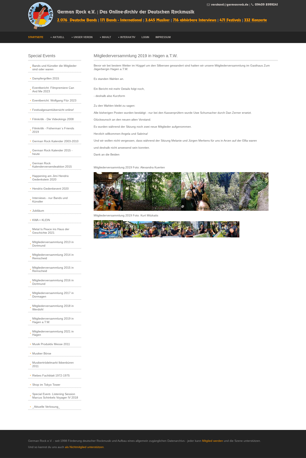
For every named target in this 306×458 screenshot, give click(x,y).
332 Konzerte (255, 20)
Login (145, 37)
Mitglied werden (212, 440)
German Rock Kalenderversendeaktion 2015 (52, 165)
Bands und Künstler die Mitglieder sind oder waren (54, 67)
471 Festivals (230, 20)
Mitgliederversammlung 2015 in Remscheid (53, 269)
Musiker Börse (41, 353)
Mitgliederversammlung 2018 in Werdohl (53, 307)
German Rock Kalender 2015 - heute (52, 152)
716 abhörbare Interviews (194, 20)
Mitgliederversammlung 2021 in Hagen (53, 333)
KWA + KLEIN (41, 220)
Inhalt (106, 37)
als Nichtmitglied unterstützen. (84, 447)
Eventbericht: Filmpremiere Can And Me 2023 (53, 89)
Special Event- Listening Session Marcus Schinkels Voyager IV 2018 (55, 395)
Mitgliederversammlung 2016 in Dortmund (53, 282)
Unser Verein (83, 37)
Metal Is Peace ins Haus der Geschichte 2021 (50, 230)
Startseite (35, 37)
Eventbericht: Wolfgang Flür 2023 (54, 100)
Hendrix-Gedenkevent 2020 (50, 188)
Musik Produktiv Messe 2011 (51, 344)
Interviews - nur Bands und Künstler (50, 199)
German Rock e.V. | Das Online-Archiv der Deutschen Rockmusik (125, 12)
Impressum (163, 37)
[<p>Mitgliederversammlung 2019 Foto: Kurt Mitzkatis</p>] (108, 229)
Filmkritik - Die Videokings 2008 (53, 119)
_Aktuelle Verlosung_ (46, 406)
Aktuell (58, 37)
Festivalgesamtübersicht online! (53, 109)
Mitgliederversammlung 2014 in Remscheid (53, 256)
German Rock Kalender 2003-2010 (55, 141)
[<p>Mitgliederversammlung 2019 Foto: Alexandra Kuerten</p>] (108, 191)
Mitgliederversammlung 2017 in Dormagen (53, 294)
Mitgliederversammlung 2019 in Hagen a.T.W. (53, 320)
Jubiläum (38, 210)
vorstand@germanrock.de (229, 4)
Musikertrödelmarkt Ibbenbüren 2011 (53, 364)
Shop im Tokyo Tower (46, 384)
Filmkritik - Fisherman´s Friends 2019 (53, 130)
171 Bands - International (121, 20)
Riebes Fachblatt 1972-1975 (51, 375)
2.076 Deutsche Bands (77, 20)
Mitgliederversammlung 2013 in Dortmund (53, 243)
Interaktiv (127, 37)
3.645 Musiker (157, 20)
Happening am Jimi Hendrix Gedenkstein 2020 (50, 177)
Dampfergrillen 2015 (45, 78)
